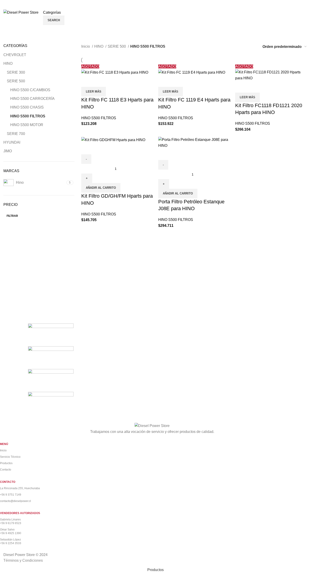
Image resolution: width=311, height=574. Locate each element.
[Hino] (51, 380)
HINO (8, 63)
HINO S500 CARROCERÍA (32, 99)
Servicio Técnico (10, 456)
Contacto (5, 469)
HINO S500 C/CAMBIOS (30, 90)
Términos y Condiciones (23, 560)
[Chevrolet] (51, 403)
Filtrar (12, 215)
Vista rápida (87, 81)
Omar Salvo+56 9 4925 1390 (10, 531)
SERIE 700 (16, 134)
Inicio (86, 46)
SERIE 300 (16, 72)
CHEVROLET (14, 55)
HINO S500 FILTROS (27, 116)
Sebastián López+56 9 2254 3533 (10, 541)
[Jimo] (51, 334)
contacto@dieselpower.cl (15, 501)
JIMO (7, 151)
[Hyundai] (51, 357)
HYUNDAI (11, 142)
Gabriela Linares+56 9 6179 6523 (10, 521)
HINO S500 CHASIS (27, 107)
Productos (6, 463)
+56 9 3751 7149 (10, 494)
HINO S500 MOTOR (26, 125)
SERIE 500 (16, 81)
